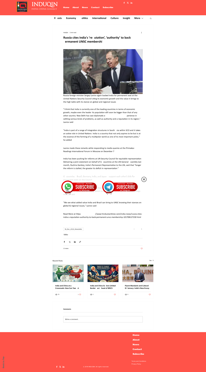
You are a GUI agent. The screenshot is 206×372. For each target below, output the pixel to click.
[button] (144, 179)
